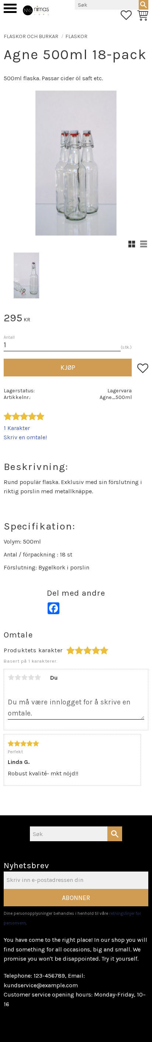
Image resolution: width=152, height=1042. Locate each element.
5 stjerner (37, 677)
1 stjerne (11, 677)
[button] (10, 8)
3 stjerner (24, 677)
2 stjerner (17, 677)
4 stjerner (31, 677)
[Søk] (143, 5)
